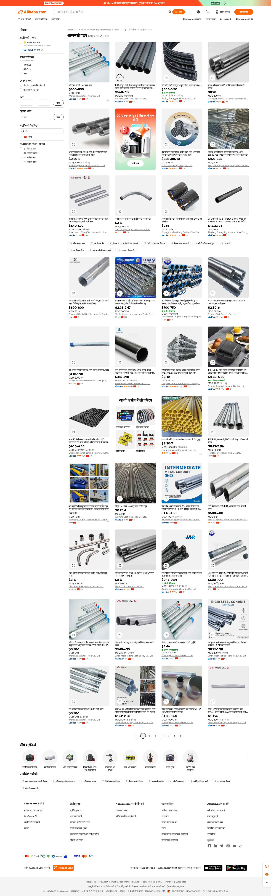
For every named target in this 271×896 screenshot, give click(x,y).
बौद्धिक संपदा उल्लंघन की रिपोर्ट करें (175, 834)
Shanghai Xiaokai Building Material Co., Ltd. (89, 314)
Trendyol (169, 881)
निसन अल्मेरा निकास (136, 781)
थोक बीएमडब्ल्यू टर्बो (31, 788)
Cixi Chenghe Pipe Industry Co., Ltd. (132, 229)
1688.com (103, 881)
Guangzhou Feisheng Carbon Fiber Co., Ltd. (182, 232)
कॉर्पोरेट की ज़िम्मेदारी (32, 822)
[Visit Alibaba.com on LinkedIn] (215, 846)
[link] (267, 866)
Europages (181, 881)
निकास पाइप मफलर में (181, 243)
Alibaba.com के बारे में (34, 803)
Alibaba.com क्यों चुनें (33, 810)
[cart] (208, 12)
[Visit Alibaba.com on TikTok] (240, 846)
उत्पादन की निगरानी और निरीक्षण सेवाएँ (84, 834)
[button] (169, 12)
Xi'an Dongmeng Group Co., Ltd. (177, 165)
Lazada (135, 881)
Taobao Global (148, 881)
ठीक (58, 102)
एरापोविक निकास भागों (200, 781)
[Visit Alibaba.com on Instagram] (228, 846)
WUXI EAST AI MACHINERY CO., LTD (132, 383)
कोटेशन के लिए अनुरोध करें (126, 816)
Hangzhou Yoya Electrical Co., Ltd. (224, 453)
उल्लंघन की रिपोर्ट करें (170, 840)
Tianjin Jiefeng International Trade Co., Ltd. (135, 314)
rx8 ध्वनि (227, 243)
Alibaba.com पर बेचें (216, 810)
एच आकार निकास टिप (128, 250)
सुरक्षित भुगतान (75, 810)
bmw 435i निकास (223, 781)
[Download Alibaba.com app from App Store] (213, 868)
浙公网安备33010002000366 (186, 891)
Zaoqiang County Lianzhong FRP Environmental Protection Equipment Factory (89, 519)
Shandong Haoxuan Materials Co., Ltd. (87, 165)
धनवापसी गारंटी (76, 816)
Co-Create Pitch (32, 816)
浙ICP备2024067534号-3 (215, 891)
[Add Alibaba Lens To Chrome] (63, 868)
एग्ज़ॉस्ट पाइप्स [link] (146, 29)
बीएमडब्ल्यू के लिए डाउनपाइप (65, 781)
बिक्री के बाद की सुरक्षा (78, 828)
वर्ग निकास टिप (99, 243)
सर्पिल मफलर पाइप (79, 243)
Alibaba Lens (36, 868)
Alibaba (70, 29)
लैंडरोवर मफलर (178, 781)
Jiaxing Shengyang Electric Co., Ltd (179, 98)
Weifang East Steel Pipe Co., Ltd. (84, 96)
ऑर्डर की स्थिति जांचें (215, 822)
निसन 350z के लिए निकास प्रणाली (125, 243)
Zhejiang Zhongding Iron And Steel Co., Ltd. (228, 232)
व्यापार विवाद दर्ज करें (169, 822)
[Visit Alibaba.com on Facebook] (209, 846)
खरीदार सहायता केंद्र (170, 810)
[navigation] (42, 383)
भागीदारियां (211, 834)
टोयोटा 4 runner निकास (156, 243)
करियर (26, 828)
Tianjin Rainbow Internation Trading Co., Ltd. (89, 380)
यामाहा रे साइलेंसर (158, 781)
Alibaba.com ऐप (166, 868)
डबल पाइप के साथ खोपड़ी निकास (36, 781)
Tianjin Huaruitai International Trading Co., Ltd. (182, 383)
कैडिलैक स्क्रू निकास (112, 781)
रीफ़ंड (164, 828)
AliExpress (91, 881)
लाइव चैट (165, 816)
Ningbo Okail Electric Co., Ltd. (222, 314)
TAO (160, 881)
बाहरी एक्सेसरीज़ (129, 29)
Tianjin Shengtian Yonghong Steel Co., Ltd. (228, 165)
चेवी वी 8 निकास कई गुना (206, 243)
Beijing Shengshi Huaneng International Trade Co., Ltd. (228, 98)
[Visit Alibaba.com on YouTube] (234, 846)
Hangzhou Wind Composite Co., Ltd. (179, 450)
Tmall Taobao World (120, 881)
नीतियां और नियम (76, 840)
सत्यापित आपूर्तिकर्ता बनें (216, 828)
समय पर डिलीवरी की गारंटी (80, 822)
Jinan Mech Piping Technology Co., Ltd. (88, 232)
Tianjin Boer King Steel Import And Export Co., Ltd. (182, 316)
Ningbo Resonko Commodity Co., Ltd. (226, 386)
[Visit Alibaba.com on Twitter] (222, 846)
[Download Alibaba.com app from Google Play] (236, 868)
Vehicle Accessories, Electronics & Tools (99, 29)
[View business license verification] (163, 891)
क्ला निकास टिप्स (78, 250)
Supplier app (148, 868)
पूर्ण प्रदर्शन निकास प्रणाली (102, 250)
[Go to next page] (180, 736)
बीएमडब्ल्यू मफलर (90, 781)
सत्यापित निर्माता (122, 810)
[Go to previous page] (137, 736)
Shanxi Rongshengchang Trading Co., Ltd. (89, 453)
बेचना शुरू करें (212, 816)
